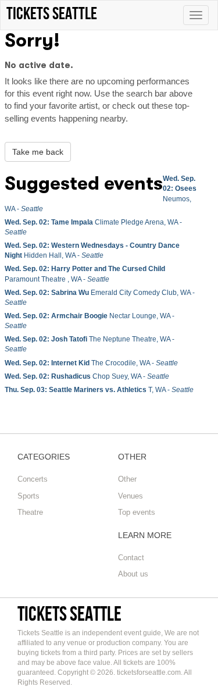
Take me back (37, 151)
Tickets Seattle (69, 613)
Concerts (32, 479)
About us (133, 574)
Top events (136, 512)
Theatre (30, 512)
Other (127, 479)
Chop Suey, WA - (87, 376)
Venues (130, 496)
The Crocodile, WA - (91, 363)
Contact (131, 557)
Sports (28, 496)
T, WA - (99, 390)
